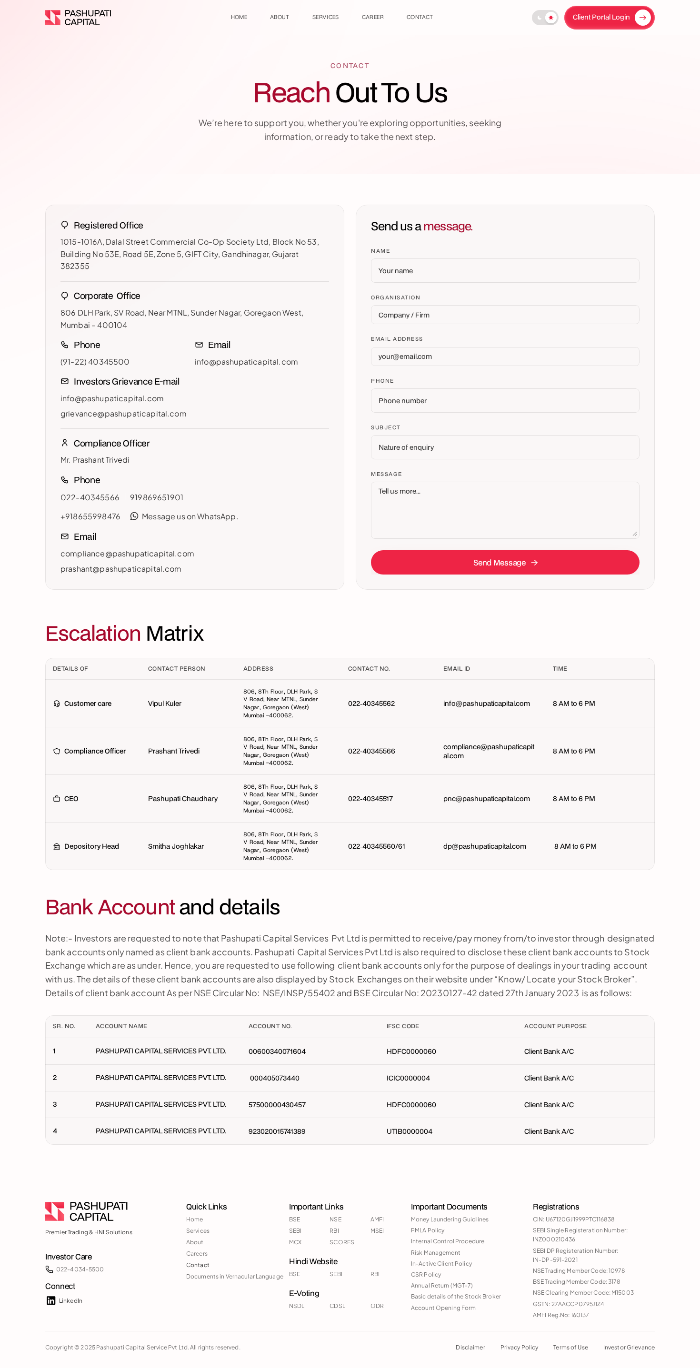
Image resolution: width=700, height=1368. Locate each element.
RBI (334, 1230)
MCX (295, 1242)
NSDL (296, 1305)
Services (198, 1230)
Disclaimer (470, 1347)
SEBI (295, 1230)
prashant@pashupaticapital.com (121, 569)
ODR (377, 1305)
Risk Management (435, 1252)
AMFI (377, 1219)
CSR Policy (426, 1274)
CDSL (337, 1305)
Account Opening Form (443, 1307)
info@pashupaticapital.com (246, 362)
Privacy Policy (519, 1347)
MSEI (377, 1230)
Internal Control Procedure (447, 1241)
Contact (198, 1265)
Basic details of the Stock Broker (456, 1296)
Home (194, 1219)
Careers (197, 1253)
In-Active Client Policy (441, 1263)
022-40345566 (90, 497)
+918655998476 (90, 516)
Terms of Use (570, 1347)
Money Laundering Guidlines (450, 1219)
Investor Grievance (629, 1347)
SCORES (342, 1242)
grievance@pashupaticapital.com (123, 413)
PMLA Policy (427, 1230)
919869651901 (156, 497)
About (195, 1242)
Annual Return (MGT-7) (442, 1285)
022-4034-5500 (80, 1269)
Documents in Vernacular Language (234, 1276)
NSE (335, 1219)
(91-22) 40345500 (95, 362)
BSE (294, 1219)
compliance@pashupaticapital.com (127, 553)
